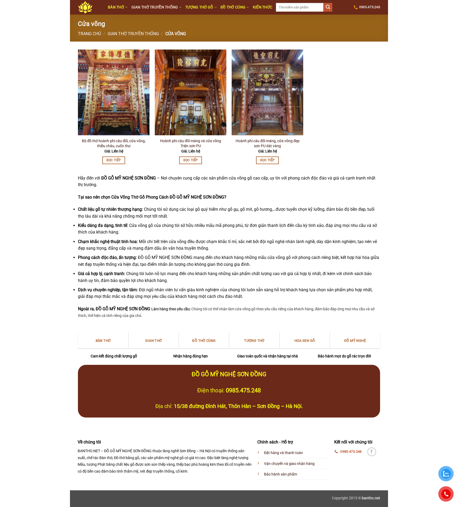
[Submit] (327, 7)
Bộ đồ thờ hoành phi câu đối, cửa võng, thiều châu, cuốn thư (114, 143)
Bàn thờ (116, 7)
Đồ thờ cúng (233, 7)
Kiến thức (262, 7)
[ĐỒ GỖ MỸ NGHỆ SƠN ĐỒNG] (89, 7)
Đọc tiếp (114, 160)
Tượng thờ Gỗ (199, 7)
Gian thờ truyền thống (154, 7)
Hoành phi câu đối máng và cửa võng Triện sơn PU (190, 143)
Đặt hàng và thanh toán (283, 453)
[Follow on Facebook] (371, 451)
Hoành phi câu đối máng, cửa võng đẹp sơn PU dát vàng (268, 143)
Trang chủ (89, 33)
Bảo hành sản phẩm (280, 474)
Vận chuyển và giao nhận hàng (289, 463)
